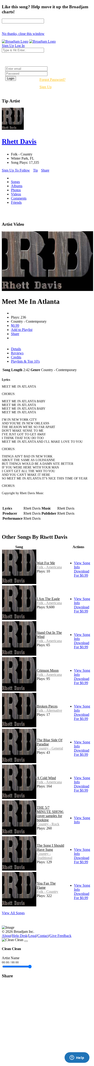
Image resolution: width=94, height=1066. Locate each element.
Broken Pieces (47, 706)
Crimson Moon (48, 670)
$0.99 (15, 325)
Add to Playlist (21, 330)
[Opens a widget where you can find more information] (76, 1058)
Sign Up (45, 87)
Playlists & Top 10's (25, 361)
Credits (16, 357)
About (6, 936)
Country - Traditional (44, 856)
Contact (43, 936)
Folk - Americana (49, 567)
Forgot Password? (52, 80)
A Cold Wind (46, 778)
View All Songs (13, 913)
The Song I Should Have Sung (50, 847)
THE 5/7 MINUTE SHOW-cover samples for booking (50, 814)
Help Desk (19, 936)
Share (45, 170)
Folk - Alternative (49, 710)
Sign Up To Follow (16, 170)
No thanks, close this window (23, 34)
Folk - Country (47, 892)
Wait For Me (46, 563)
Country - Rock (48, 824)
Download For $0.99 (81, 573)
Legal (32, 936)
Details (16, 349)
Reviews (17, 353)
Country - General (50, 748)
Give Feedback (60, 936)
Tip (35, 170)
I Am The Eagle (48, 599)
